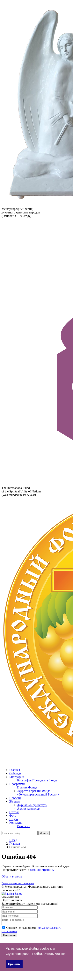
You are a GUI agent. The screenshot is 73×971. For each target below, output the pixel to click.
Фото (12, 815)
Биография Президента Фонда (37, 780)
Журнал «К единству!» (32, 805)
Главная (14, 769)
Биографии (16, 776)
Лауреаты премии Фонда (33, 791)
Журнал (14, 801)
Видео (13, 819)
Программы (17, 784)
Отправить (9, 935)
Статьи (14, 812)
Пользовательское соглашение (18, 883)
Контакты (15, 822)
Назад (13, 840)
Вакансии (23, 826)
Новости (15, 798)
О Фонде (15, 773)
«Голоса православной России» (38, 794)
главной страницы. (42, 869)
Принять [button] (14, 964)
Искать (44, 833)
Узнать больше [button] (55, 954)
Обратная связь (12, 876)
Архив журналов (28, 808)
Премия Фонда (27, 787)
